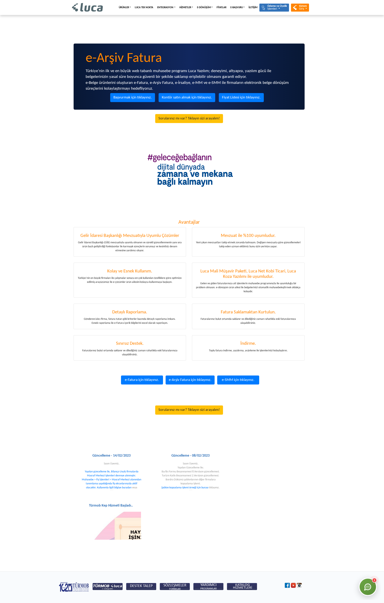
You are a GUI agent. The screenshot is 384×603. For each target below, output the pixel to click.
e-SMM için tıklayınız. (238, 380)
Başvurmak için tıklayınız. (132, 97)
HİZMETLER (185, 7)
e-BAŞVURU (236, 7)
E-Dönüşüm (204, 7)
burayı (204, 487)
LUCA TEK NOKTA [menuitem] (144, 7)
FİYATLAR (221, 7)
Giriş (303, 7)
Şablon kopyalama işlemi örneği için (181, 487)
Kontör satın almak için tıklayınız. (187, 97)
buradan (126, 487)
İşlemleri (277, 7)
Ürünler (124, 7)
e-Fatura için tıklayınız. (142, 380)
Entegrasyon (165, 7)
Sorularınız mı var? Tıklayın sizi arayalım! (189, 118)
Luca (87, 7)
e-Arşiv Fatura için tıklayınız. (190, 380)
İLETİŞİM (253, 7)
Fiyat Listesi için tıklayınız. (241, 97)
